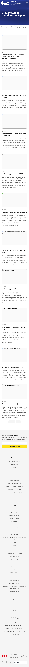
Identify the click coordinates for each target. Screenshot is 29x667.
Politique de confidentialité (24, 655)
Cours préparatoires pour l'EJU (14, 515)
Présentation (14, 457)
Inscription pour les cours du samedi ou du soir (14, 631)
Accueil (2, 26)
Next (18, 421)
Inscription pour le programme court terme (14, 625)
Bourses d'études (15, 562)
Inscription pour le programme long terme (14, 622)
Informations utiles (14, 556)
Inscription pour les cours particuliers (14, 628)
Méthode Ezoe (14, 464)
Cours (14, 505)
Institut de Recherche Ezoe (14, 483)
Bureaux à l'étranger (14, 634)
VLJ (14, 470)
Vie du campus (14, 550)
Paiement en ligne (14, 591)
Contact (14, 610)
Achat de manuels (14, 594)
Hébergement (14, 559)
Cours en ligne (14, 534)
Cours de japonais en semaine (14, 508)
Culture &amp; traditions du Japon (21, 26)
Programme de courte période (14, 518)
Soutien (14, 599)
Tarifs (14, 545)
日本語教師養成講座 (14, 480)
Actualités (10, 26)
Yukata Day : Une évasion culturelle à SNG (14, 212)
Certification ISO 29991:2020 (14, 489)
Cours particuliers (14, 531)
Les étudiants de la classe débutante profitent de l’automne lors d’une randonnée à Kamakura (13, 56)
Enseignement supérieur (14, 602)
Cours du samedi (14, 524)
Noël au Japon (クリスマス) (10, 404)
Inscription (14, 577)
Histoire (14, 467)
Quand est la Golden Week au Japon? (13, 367)
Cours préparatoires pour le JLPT (14, 512)
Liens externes (14, 637)
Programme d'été (15, 527)
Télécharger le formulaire (14, 583)
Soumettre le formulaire (14, 446)
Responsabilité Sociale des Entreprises (14, 486)
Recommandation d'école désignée (14, 605)
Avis (14, 569)
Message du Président (14, 461)
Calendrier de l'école (14, 572)
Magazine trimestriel (14, 566)
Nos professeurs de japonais (14, 477)
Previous (12, 421)
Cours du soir (14, 521)
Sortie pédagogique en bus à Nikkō (12, 174)
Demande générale (14, 613)
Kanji (14, 542)
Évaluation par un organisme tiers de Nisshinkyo (15, 492)
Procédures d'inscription (14, 580)
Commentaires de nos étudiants (14, 553)
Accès (14, 641)
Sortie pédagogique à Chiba (10, 289)
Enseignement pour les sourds (14, 473)
